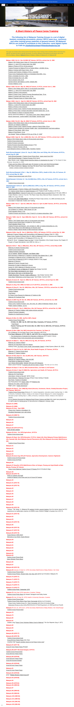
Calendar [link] (21, 5)
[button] (72, 5)
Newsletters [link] (35, 5)
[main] (37, 16)
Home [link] (16, 5)
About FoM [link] (42, 5)
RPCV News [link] (62, 5)
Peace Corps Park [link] (28, 5)
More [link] (68, 5)
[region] (37, 1)
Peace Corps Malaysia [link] (52, 5)
